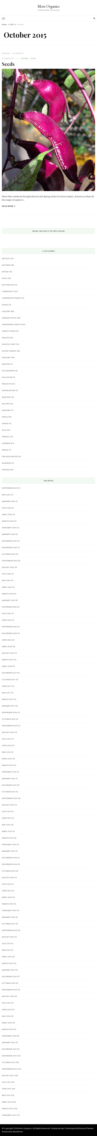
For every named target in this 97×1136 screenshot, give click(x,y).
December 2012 (9, 977)
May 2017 (6, 693)
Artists (6, 259)
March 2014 (8, 904)
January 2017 (8, 706)
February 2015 (9, 845)
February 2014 (9, 911)
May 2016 (6, 752)
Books (5, 272)
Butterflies (8, 285)
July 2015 (6, 812)
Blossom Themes (85, 1128)
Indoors (6, 358)
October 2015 (8, 792)
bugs (4, 278)
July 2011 (6, 1082)
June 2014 (6, 891)
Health (5, 338)
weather (6, 463)
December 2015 (9, 785)
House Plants (9, 351)
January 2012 (8, 1043)
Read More (7, 206)
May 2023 (6, 581)
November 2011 (9, 1056)
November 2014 (9, 864)
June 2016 (6, 746)
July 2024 (6, 508)
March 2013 (8, 963)
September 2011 (9, 1069)
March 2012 (8, 1029)
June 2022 (6, 620)
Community (8, 292)
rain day (6, 397)
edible (5, 305)
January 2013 (8, 970)
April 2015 (7, 831)
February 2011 (9, 1115)
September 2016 (10, 726)
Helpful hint (9, 344)
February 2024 (9, 528)
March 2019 (8, 660)
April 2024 (7, 515)
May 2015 (6, 825)
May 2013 (6, 950)
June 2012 (6, 1010)
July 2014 (6, 884)
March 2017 (8, 699)
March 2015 (8, 838)
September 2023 (10, 561)
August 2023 (8, 567)
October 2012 (8, 983)
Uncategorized (10, 457)
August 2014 (8, 878)
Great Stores (9, 331)
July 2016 (6, 739)
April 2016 (7, 759)
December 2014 (9, 858)
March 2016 (8, 765)
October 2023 (9, 554)
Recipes (6, 404)
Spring (5, 437)
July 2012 (6, 1003)
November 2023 (9, 548)
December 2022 (9, 607)
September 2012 (10, 990)
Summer (6, 443)
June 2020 (7, 640)
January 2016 (8, 779)
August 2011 (8, 1076)
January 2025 (8, 501)
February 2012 (9, 1036)
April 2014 (7, 897)
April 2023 (7, 587)
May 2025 (6, 495)
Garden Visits (9, 318)
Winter (6, 470)
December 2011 (9, 1049)
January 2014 (8, 917)
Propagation (8, 391)
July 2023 (6, 574)
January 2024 (8, 534)
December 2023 (9, 541)
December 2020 (9, 633)
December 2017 (9, 673)
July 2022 (6, 614)
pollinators (8, 371)
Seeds (33, 58)
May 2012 (6, 1016)
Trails (5, 450)
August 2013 (8, 937)
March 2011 (7, 1109)
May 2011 (6, 1095)
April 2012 (7, 1023)
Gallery (6, 311)
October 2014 (9, 871)
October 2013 (8, 924)
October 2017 (9, 680)
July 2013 (6, 944)
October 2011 (8, 1062)
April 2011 (7, 1102)
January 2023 (8, 600)
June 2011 (6, 1089)
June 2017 (6, 686)
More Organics (48, 6)
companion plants (11, 298)
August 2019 (8, 653)
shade (5, 424)
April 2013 (7, 957)
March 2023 (8, 594)
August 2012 (8, 996)
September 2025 (10, 488)
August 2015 (8, 805)
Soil (4, 430)
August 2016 (8, 732)
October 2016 (9, 719)
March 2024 (8, 521)
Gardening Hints (11, 325)
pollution (7, 377)
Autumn (24, 58)
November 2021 (9, 627)
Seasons (6, 410)
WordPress (18, 1132)
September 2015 (10, 798)
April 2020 (7, 647)
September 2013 (10, 930)
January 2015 (8, 851)
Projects (6, 384)
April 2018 (7, 666)
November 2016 (9, 713)
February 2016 (9, 772)
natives (6, 364)
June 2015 (6, 818)
